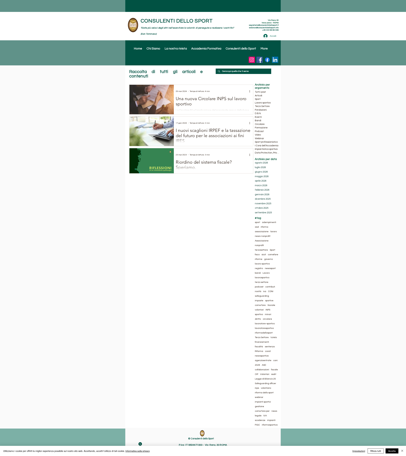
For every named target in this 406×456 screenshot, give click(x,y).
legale (258, 416)
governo (268, 259)
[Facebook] (259, 60)
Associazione (261, 241)
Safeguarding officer (265, 383)
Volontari (264, 374)
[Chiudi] (402, 450)
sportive (269, 301)
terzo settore (261, 282)
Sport (272, 250)
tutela (274, 337)
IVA (265, 416)
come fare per (262, 411)
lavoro (273, 231)
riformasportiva (270, 425)
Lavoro (266, 273)
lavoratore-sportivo (265, 324)
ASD (264, 365)
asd (257, 227)
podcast (259, 287)
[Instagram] (252, 60)
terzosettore (261, 250)
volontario (266, 388)
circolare (267, 319)
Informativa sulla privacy (137, 451)
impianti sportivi (263, 402)
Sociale (271, 305)
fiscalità (259, 347)
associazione (261, 231)
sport (257, 222)
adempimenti (269, 222)
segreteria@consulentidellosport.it (264, 25)
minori (268, 314)
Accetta (392, 451)
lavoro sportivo (262, 264)
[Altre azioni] (251, 91)
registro (259, 268)
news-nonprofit (262, 236)
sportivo (259, 314)
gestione (259, 406)
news (274, 411)
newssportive (262, 356)
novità (258, 291)
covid (268, 351)
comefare (273, 254)
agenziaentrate (263, 360)
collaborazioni (262, 370)
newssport (270, 268)
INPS (268, 310)
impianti (271, 420)
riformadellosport (264, 333)
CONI (270, 291)
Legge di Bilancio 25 (265, 379)
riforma (264, 227)
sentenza (270, 347)
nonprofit (259, 245)
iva (264, 291)
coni (275, 360)
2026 (257, 365)
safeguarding (262, 296)
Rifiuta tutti (375, 451)
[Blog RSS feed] (140, 444)
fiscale (274, 370)
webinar (259, 397)
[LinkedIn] (275, 60)
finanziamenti (262, 342)
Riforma (259, 351)
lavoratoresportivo (264, 328)
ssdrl (273, 374)
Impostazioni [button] (358, 451)
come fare (260, 305)
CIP (256, 374)
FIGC (257, 425)
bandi (258, 273)
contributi (270, 287)
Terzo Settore (262, 337)
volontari (259, 310)
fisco (257, 254)
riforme (258, 259)
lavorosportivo (262, 277)
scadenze (260, 420)
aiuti (264, 254)
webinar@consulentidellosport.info (264, 28)
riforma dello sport (264, 393)
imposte (259, 301)
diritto (258, 319)
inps (257, 388)
